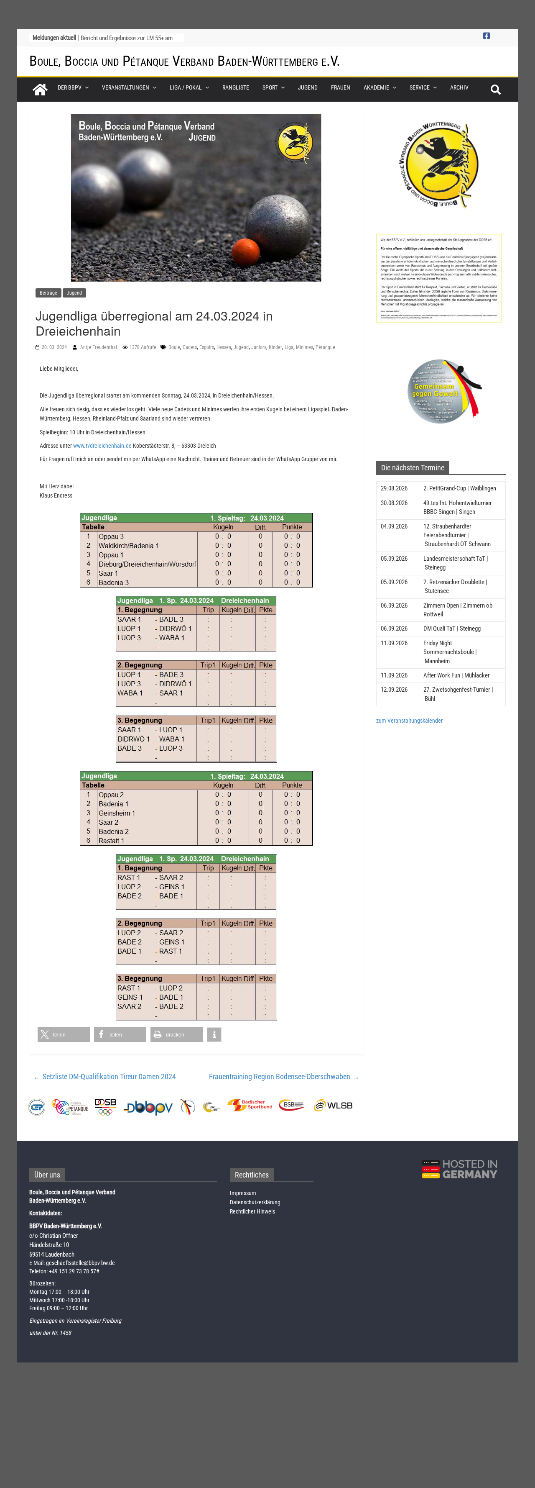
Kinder (275, 347)
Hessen (224, 347)
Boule (174, 347)
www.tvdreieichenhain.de (102, 445)
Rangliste (235, 87)
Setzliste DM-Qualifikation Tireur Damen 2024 (104, 1076)
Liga (289, 347)
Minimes (304, 347)
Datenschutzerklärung (255, 1202)
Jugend (308, 87)
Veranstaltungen (125, 87)
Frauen (340, 87)
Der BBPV (70, 87)
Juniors (258, 347)
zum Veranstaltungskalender (409, 720)
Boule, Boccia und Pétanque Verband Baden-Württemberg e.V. (184, 60)
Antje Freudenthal (99, 347)
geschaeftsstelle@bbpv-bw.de (80, 1263)
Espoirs (206, 347)
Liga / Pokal (186, 87)
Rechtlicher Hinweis (252, 1211)
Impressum (243, 1193)
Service (420, 87)
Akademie (376, 87)
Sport (270, 87)
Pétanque (325, 347)
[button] (64, 1034)
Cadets (190, 347)
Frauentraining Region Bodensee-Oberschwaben (284, 1076)
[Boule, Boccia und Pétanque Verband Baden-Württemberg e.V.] (40, 90)
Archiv (459, 87)
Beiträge (48, 293)
